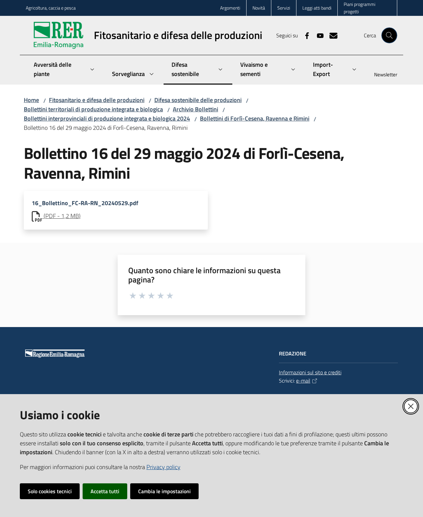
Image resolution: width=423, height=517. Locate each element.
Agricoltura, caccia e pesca (51, 7)
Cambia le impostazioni (164, 491)
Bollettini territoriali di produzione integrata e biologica (93, 109)
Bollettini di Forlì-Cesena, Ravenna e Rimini (254, 118)
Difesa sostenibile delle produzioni (198, 99)
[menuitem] (381, 75)
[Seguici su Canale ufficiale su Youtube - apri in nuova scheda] (317, 35)
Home (31, 99)
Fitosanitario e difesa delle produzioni (96, 99)
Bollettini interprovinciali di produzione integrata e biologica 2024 (107, 118)
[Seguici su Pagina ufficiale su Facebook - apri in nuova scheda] (304, 35)
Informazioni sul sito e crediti (310, 372)
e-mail (303, 381)
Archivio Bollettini (195, 109)
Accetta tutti (105, 491)
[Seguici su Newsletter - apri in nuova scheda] (330, 35)
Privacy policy (163, 466)
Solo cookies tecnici (50, 491)
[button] (389, 35)
